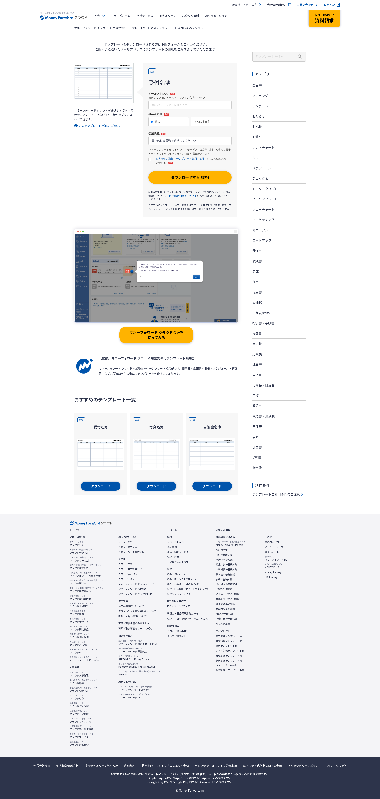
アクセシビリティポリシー (304, 766)
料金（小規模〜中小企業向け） (183, 584)
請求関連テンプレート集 (229, 636)
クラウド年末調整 (79, 705)
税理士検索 (173, 556)
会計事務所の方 (277, 5)
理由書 (257, 364)
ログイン (329, 5)
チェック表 (260, 178)
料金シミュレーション (179, 593)
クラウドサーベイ (81, 735)
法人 (157, 121)
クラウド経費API (176, 636)
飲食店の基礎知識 (225, 603)
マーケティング (263, 219)
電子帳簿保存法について (131, 606)
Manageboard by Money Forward (136, 665)
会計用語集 (222, 549)
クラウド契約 (125, 564)
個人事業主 (203, 121)
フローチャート (263, 209)
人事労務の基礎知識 (226, 569)
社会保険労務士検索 (178, 561)
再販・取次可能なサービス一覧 (135, 628)
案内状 (257, 343)
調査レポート (272, 552)
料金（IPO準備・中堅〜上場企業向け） (188, 588)
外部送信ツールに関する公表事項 (216, 766)
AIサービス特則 (337, 766)
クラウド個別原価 (79, 636)
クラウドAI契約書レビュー (132, 569)
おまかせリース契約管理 (131, 552)
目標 (255, 395)
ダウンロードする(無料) (190, 177)
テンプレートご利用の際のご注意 (276, 494)
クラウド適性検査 (79, 743)
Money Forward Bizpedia (232, 543)
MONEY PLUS (274, 566)
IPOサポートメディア (178, 606)
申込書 (257, 374)
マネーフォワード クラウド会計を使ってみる (156, 335)
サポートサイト (175, 542)
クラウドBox (83, 651)
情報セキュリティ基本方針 (101, 766)
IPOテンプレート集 (226, 665)
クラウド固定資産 (79, 628)
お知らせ (258, 116)
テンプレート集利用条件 (190, 158)
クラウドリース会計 (82, 559)
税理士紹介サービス (178, 552)
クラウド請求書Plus (80, 597)
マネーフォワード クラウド (91, 28)
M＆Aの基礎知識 (224, 613)
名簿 (255, 271)
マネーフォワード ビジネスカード (136, 584)
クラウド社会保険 (79, 712)
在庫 (255, 281)
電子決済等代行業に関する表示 (262, 766)
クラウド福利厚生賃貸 (81, 728)
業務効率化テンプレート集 (129, 28)
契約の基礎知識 (224, 579)
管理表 (257, 426)
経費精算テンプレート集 (229, 640)
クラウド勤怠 (83, 682)
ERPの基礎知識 (224, 554)
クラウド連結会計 (79, 643)
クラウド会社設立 (127, 574)
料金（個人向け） (176, 574)
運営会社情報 (41, 766)
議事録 (257, 467)
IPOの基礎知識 (224, 589)
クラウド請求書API (177, 631)
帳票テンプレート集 (226, 645)
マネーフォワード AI (134, 696)
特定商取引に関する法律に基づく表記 (165, 766)
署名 (255, 436)
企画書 (257, 85)
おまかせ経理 (125, 542)
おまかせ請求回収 (127, 547)
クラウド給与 (77, 697)
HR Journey (271, 577)
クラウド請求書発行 (86, 590)
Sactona (139, 673)
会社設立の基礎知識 (226, 584)
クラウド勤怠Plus (84, 689)
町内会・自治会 (263, 385)
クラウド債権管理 (82, 605)
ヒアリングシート (265, 198)
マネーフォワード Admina (132, 588)
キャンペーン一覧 (274, 547)
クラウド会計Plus (81, 551)
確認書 (257, 405)
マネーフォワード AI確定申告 (85, 574)
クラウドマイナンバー (81, 720)
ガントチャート (263, 147)
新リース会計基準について (132, 616)
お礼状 (257, 126)
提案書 (257, 333)
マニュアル (260, 230)
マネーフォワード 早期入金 (132, 650)
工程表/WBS (261, 312)
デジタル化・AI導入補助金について (137, 611)
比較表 (257, 354)
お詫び (257, 136)
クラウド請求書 (86, 582)
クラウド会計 (77, 543)
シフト (257, 157)
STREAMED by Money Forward (134, 658)
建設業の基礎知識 (225, 608)
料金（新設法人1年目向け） (182, 579)
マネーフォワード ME (276, 558)
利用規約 (129, 766)
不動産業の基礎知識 (226, 618)
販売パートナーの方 (244, 5)
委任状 (257, 302)
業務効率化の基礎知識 (228, 599)
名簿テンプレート (162, 28)
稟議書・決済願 (263, 416)
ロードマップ (261, 240)
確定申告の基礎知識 (226, 564)
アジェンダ (260, 95)
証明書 (257, 457)
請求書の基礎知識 (225, 574)
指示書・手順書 (263, 323)
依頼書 (257, 261)
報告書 (257, 292)
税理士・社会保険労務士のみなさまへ (187, 618)
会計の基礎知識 (224, 559)
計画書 (257, 447)
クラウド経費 (78, 613)
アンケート (260, 106)
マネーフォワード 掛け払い (84, 659)
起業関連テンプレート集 (229, 660)
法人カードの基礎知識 (228, 594)
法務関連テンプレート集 (229, 655)
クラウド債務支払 (79, 620)
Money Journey (273, 572)
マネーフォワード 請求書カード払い (137, 642)
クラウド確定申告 (86, 566)
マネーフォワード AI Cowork (135, 688)
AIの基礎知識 (223, 623)
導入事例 (172, 547)
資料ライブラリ (273, 542)
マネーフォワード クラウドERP (135, 593)
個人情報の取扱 (165, 158)
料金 (97, 16)
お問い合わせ (305, 5)
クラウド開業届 (126, 579)
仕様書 (257, 250)
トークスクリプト (265, 188)
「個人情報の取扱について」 (182, 195)
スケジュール (261, 168)
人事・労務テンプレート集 (230, 650)
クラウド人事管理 (79, 674)
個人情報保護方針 (67, 766)
